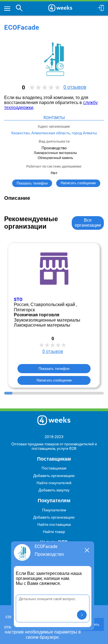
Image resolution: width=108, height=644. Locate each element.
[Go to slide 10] (83, 393)
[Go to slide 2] (16, 393)
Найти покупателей (54, 483)
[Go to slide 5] (41, 393)
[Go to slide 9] (75, 393)
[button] (82, 615)
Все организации (88, 223)
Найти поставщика (54, 524)
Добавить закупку (54, 490)
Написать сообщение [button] (78, 183)
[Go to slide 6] (50, 393)
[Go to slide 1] (8, 393)
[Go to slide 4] (33, 393)
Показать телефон (32, 183)
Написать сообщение (54, 380)
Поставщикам (54, 468)
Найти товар (54, 531)
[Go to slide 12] (100, 393)
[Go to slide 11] (91, 393)
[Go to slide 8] (66, 393)
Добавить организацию (54, 475)
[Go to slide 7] (58, 393)
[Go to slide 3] (25, 393)
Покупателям (54, 510)
